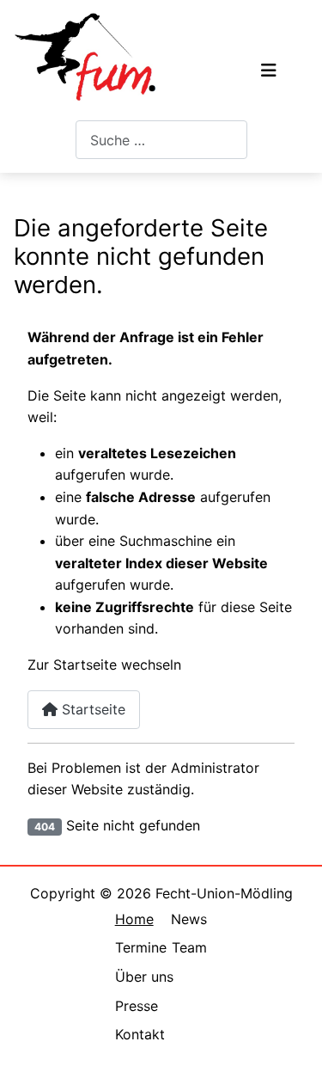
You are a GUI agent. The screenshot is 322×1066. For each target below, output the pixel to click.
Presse (136, 1005)
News (189, 919)
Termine (141, 947)
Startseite (91, 709)
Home (134, 919)
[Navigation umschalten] (269, 70)
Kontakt (140, 1034)
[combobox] (161, 139)
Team (189, 947)
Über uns (144, 976)
